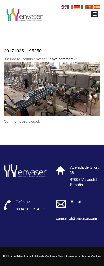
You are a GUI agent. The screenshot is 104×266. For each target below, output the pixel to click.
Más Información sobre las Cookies (79, 256)
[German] (77, 7)
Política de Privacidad (16, 256)
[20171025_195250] (52, 89)
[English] (64, 7)
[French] (70, 7)
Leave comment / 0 (63, 59)
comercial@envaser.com (76, 218)
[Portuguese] (90, 7)
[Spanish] (97, 7)
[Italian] (84, 7)
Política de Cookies (43, 256)
